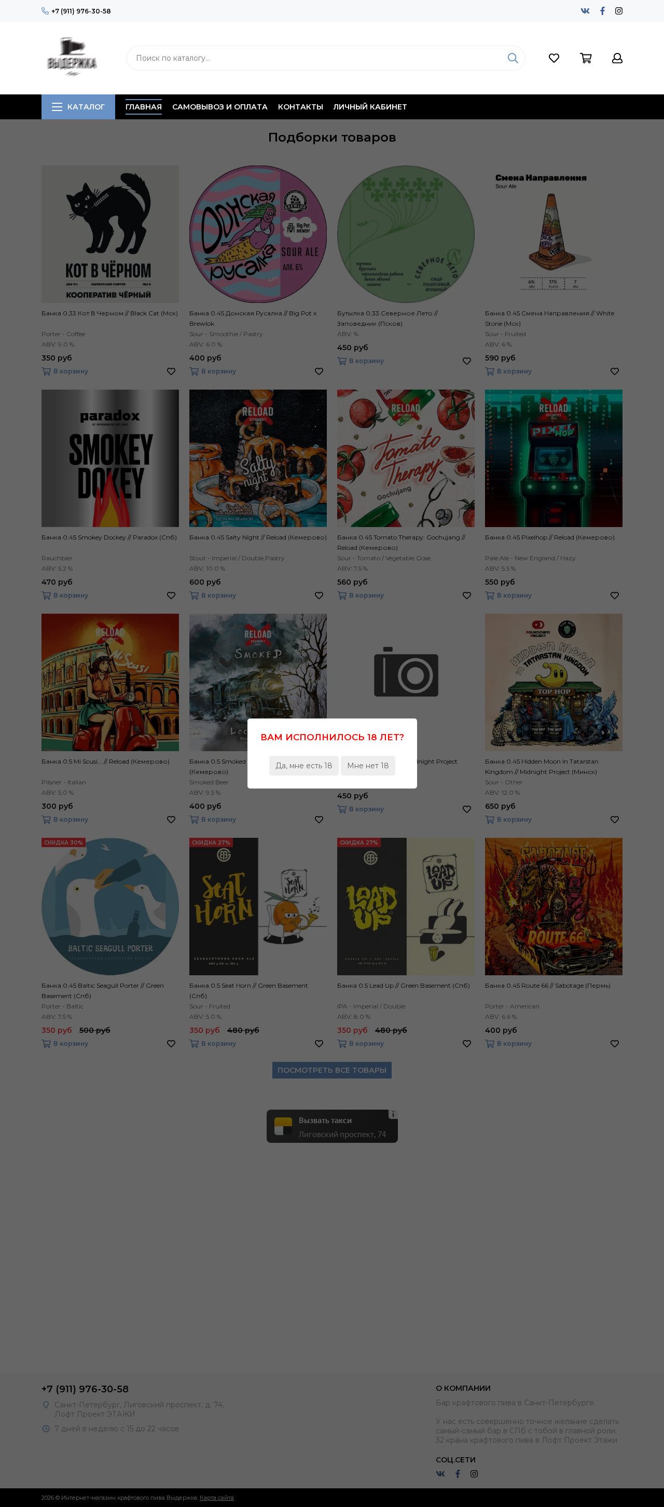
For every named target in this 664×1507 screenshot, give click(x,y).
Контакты (300, 107)
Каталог (86, 107)
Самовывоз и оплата (220, 107)
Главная (144, 107)
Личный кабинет (370, 107)
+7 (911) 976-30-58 (81, 11)
